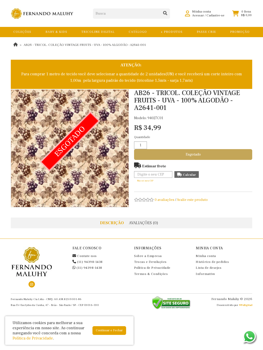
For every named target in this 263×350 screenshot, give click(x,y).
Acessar (198, 15)
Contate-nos (86, 256)
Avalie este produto (192, 200)
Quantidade (142, 137)
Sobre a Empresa (148, 256)
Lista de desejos (208, 268)
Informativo (205, 274)
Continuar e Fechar (109, 330)
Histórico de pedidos (212, 262)
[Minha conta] (187, 13)
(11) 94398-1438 (89, 262)
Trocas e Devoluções (150, 262)
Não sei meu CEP (145, 180)
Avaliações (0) (143, 222)
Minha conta (206, 256)
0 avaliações (164, 200)
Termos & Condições (151, 274)
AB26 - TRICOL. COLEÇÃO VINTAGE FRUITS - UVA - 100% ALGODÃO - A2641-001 (85, 45)
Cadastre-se (215, 15)
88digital (245, 305)
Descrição (112, 222)
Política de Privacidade (152, 268)
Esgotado (193, 154)
